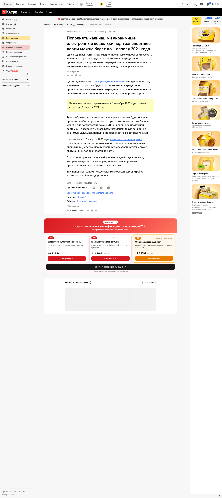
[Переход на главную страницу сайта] (9, 12)
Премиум (25, 12)
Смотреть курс (67, 258)
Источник (72, 197)
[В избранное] (76, 75)
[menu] (16, 45)
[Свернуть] (219, 496)
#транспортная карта (102, 193)
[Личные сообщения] (201, 4)
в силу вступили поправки (126, 139)
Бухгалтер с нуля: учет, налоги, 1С (64, 242)
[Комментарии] (68, 75)
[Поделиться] (80, 75)
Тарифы (39, 12)
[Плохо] (108, 187)
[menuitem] (15, 19)
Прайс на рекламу (9, 492)
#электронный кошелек (78, 193)
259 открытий (73, 206)
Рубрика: (71, 201)
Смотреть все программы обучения (110, 267)
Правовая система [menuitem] (10, 79)
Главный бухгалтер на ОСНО (105, 242)
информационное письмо (109, 81)
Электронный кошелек (94, 32)
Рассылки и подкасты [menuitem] (11, 86)
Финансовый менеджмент (148, 242)
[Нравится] (72, 75)
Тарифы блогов (8, 495)
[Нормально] (101, 187)
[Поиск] (195, 4)
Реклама (22, 492)
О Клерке (50, 12)
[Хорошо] (94, 187)
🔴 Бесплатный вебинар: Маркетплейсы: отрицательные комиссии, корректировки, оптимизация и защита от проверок (110, 19)
